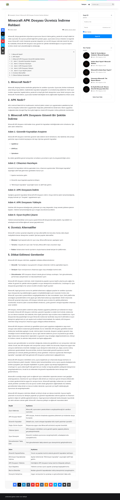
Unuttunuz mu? (107, 27)
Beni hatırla (87, 32)
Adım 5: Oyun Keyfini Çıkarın (22, 70)
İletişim (84, 4)
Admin (93, 57)
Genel (17, 15)
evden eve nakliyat (21, 496)
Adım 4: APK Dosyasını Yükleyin (23, 68)
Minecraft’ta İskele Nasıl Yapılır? (101, 70)
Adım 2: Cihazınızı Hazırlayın (22, 63)
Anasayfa (12, 15)
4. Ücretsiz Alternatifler (18, 73)
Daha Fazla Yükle (97, 97)
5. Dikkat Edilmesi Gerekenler (20, 75)
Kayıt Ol (97, 36)
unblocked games (10, 496)
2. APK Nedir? (15, 56)
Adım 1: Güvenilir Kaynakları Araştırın (25, 61)
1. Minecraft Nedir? (17, 54)
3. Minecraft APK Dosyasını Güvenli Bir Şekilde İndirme (28, 59)
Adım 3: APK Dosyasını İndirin (23, 66)
